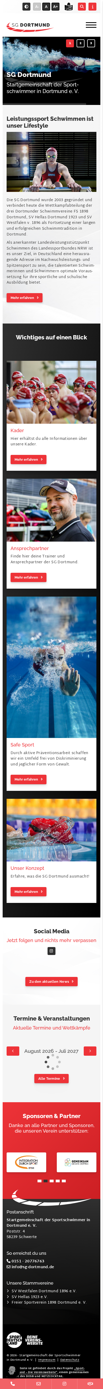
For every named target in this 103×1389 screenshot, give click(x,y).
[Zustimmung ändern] (12, 1370)
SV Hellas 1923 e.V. (30, 1297)
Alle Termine (49, 1079)
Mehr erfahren (22, 298)
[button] (70, 43)
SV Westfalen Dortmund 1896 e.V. (44, 1291)
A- (37, 6)
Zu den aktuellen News (49, 982)
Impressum (46, 1360)
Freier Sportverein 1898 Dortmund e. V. (49, 1302)
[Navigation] (89, 25)
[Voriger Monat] (13, 1051)
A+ (55, 6)
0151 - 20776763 (27, 1261)
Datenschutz (69, 1360)
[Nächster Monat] (90, 1051)
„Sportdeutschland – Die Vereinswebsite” (46, 1370)
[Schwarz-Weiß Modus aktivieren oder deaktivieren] (26, 7)
